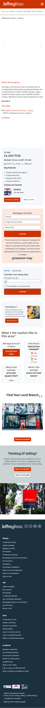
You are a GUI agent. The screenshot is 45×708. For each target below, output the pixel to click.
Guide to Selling (8, 587)
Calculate (22, 291)
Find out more (11, 320)
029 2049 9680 (19, 192)
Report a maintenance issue (13, 638)
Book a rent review (10, 665)
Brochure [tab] (39, 11)
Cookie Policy (31, 696)
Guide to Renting (9, 623)
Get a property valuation (12, 599)
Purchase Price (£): (11, 278)
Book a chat (7, 576)
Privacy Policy (20, 696)
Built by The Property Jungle (14, 702)
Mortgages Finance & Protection (15, 558)
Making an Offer (9, 548)
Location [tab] (19, 11)
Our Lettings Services (10, 652)
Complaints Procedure (12, 698)
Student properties (10, 626)
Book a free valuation (11, 573)
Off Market (7, 552)
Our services (7, 590)
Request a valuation (10, 649)
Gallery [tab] (12, 11)
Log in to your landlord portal (14, 668)
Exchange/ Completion (11, 567)
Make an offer (29, 200)
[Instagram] (30, 526)
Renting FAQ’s (8, 629)
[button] (39, 396)
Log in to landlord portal (12, 635)
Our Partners (8, 561)
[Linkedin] (39, 526)
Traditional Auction (10, 596)
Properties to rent (9, 619)
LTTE (7, 271)
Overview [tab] (5, 11)
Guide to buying (8, 545)
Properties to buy (9, 542)
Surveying (6, 564)
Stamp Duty (16, 271)
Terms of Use (9, 696)
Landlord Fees (8, 662)
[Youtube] (35, 526)
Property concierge (10, 555)
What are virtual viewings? (12, 570)
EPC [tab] (33, 11)
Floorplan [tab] (27, 11)
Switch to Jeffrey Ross (11, 659)
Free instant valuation (11, 656)
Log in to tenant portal (11, 632)
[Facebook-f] (26, 526)
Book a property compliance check (16, 671)
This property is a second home (18, 286)
